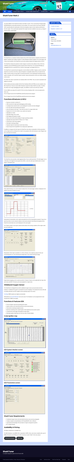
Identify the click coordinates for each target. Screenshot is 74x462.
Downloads (44, 11)
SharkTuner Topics (18, 11)
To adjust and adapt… (55, 26)
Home (9, 11)
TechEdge (6, 294)
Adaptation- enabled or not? (56, 28)
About (52, 11)
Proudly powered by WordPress (8, 459)
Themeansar (23, 459)
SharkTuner (8, 3)
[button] (67, 11)
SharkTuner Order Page (32, 11)
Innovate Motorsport (15, 296)
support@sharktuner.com (56, 45)
